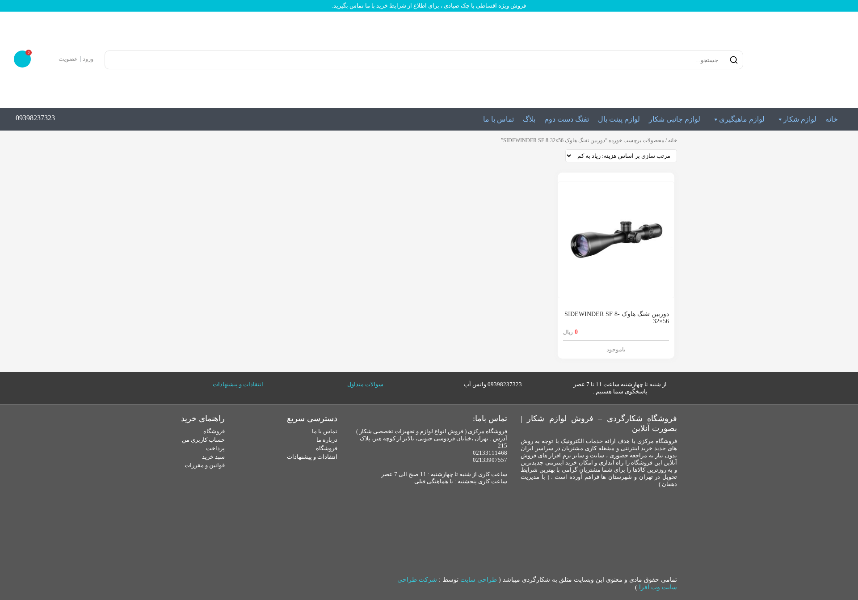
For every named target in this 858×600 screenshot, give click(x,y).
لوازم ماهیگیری (742, 119)
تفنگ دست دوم (566, 119)
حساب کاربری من (203, 439)
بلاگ (529, 119)
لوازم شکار (799, 119)
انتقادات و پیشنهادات (238, 384)
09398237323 (35, 118)
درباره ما (326, 439)
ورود (88, 58)
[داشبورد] (50, 59)
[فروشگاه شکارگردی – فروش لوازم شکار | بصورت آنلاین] (797, 60)
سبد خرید (213, 456)
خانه (831, 119)
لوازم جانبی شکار (674, 119)
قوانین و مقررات (205, 465)
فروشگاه (326, 448)
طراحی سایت (478, 579)
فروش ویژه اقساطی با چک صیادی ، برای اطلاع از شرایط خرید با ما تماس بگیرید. (429, 5)
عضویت (68, 58)
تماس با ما (498, 119)
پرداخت (215, 448)
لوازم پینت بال (619, 119)
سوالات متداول (365, 384)
